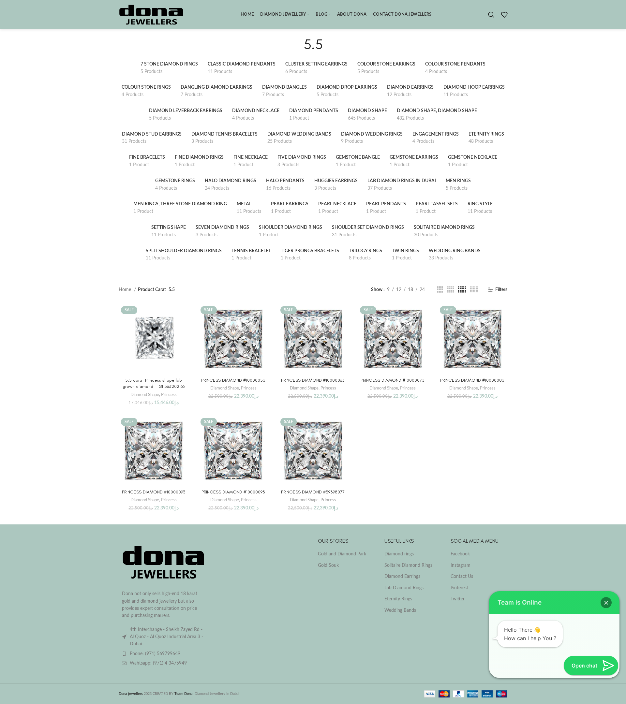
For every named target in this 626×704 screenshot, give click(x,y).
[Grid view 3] (440, 290)
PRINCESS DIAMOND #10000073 (393, 380)
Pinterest (459, 588)
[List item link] (163, 653)
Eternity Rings (398, 599)
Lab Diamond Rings (404, 588)
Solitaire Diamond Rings (408, 565)
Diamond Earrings (402, 576)
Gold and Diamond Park (342, 554)
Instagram (460, 565)
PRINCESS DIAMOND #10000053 (233, 380)
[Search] (491, 14)
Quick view (183, 329)
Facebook (460, 554)
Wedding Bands (400, 610)
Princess (169, 394)
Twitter (458, 599)
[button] (606, 602)
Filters (501, 289)
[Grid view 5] (462, 290)
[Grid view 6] (474, 290)
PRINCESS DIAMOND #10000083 (472, 380)
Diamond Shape (144, 394)
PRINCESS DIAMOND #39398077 (313, 492)
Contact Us (462, 576)
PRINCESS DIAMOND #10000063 (313, 380)
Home (125, 289)
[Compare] (183, 314)
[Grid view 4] (450, 290)
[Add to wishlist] (183, 343)
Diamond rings (399, 554)
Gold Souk (328, 565)
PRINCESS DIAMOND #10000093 (154, 492)
